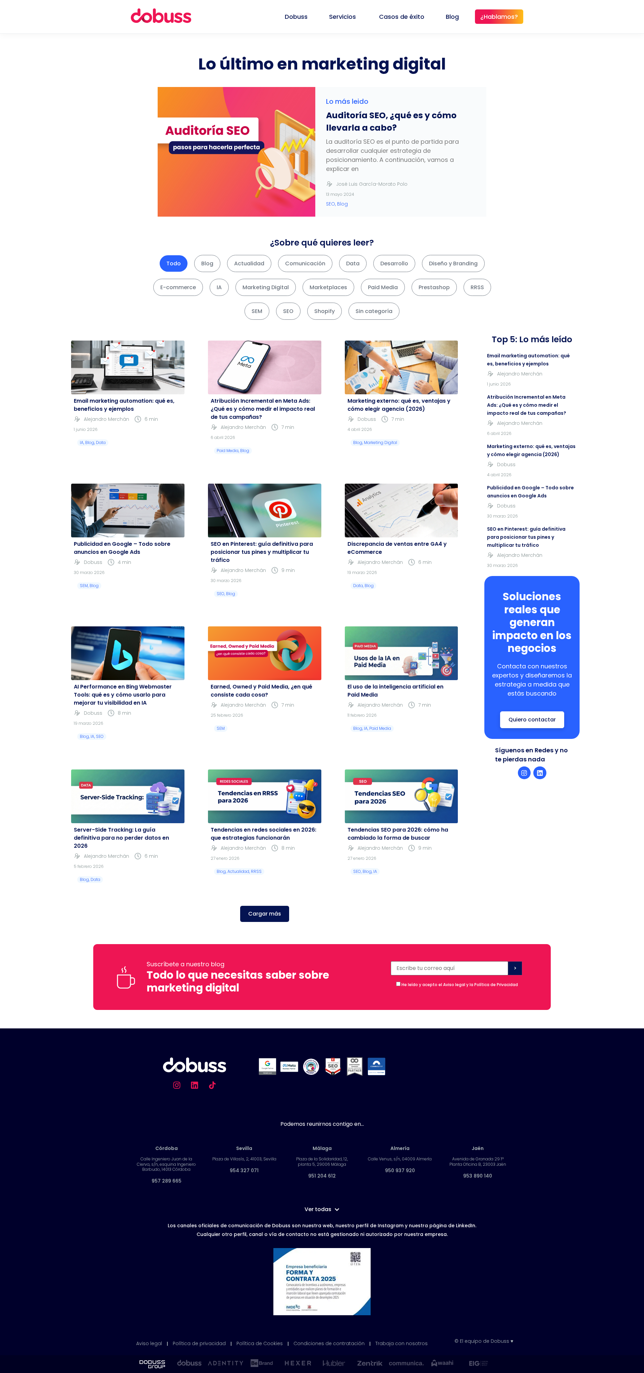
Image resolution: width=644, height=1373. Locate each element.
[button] (264, 914)
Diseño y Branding (453, 263)
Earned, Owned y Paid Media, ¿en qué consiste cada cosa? (261, 691)
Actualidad (249, 263)
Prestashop (434, 287)
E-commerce (178, 287)
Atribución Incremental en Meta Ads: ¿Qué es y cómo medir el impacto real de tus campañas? (263, 409)
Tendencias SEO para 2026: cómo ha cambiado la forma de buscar (397, 834)
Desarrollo (394, 263)
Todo (173, 263)
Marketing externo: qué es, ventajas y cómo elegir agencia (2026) (398, 405)
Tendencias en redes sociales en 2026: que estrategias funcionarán (263, 834)
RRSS (477, 287)
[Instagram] (524, 772)
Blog (207, 263)
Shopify (324, 311)
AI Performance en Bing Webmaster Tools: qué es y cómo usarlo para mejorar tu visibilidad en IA (123, 695)
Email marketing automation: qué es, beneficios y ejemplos (124, 405)
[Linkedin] (539, 772)
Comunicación (305, 263)
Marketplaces (328, 287)
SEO (288, 311)
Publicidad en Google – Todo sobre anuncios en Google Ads (122, 548)
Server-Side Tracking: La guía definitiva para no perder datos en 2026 (121, 838)
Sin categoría (374, 311)
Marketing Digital (266, 287)
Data (353, 263)
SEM (257, 311)
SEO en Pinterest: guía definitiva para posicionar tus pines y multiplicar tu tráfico (262, 552)
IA (219, 287)
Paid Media (383, 287)
